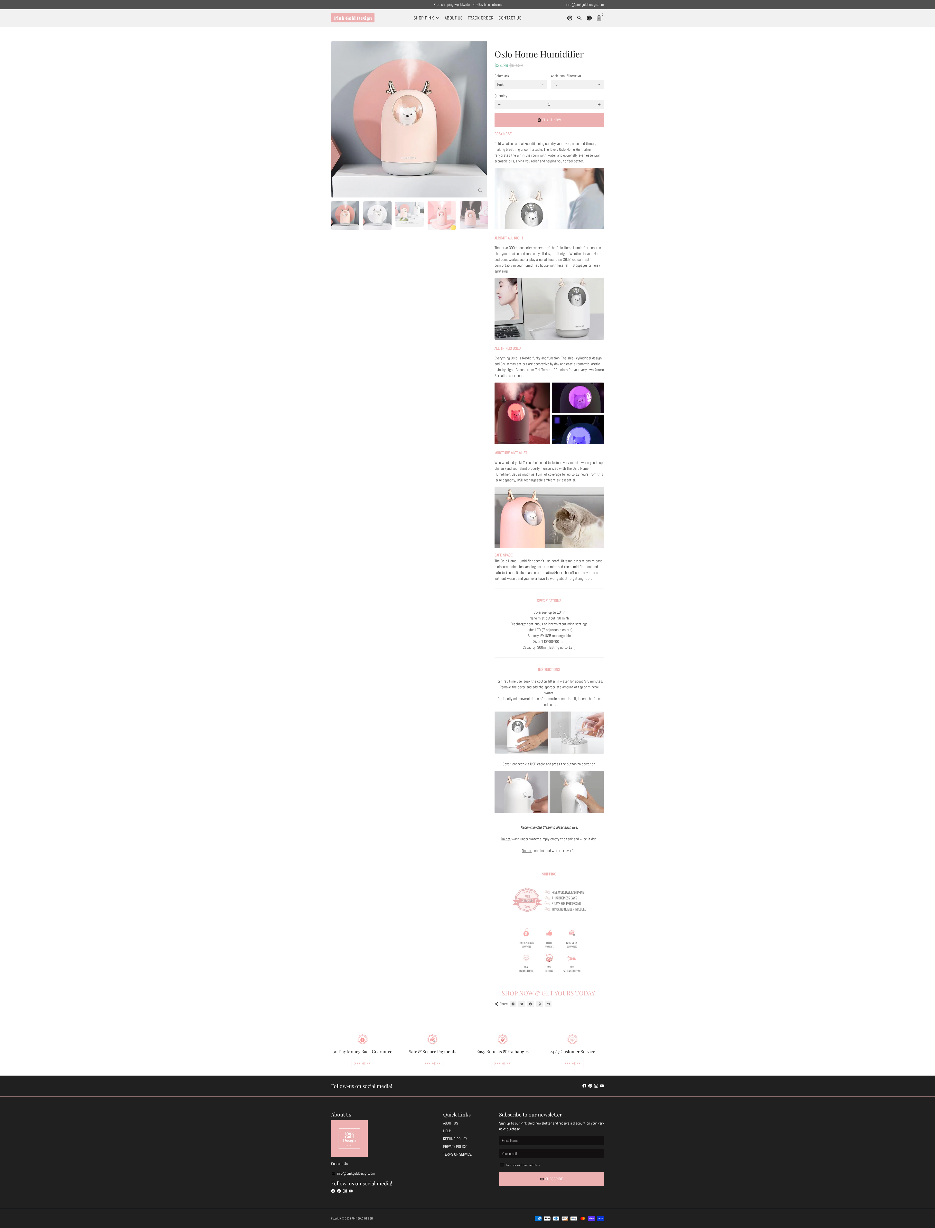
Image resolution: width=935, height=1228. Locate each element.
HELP (447, 1131)
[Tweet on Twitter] (521, 1004)
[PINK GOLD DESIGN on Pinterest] (590, 1085)
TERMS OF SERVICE (457, 1154)
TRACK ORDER (481, 18)
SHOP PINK (426, 18)
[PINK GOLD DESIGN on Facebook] (584, 1085)
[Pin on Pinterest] (530, 1004)
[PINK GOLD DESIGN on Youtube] (602, 1085)
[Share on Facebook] (513, 1004)
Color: (502, 75)
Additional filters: (566, 75)
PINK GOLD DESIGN (362, 1218)
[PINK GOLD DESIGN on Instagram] (596, 1085)
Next (480, 119)
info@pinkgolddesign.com (353, 1173)
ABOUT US (454, 18)
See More (362, 1063)
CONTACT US (510, 18)
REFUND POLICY (455, 1138)
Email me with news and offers (523, 1165)
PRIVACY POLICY (455, 1146)
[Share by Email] (548, 1004)
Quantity (501, 95)
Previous (337, 119)
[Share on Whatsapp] (539, 1004)
